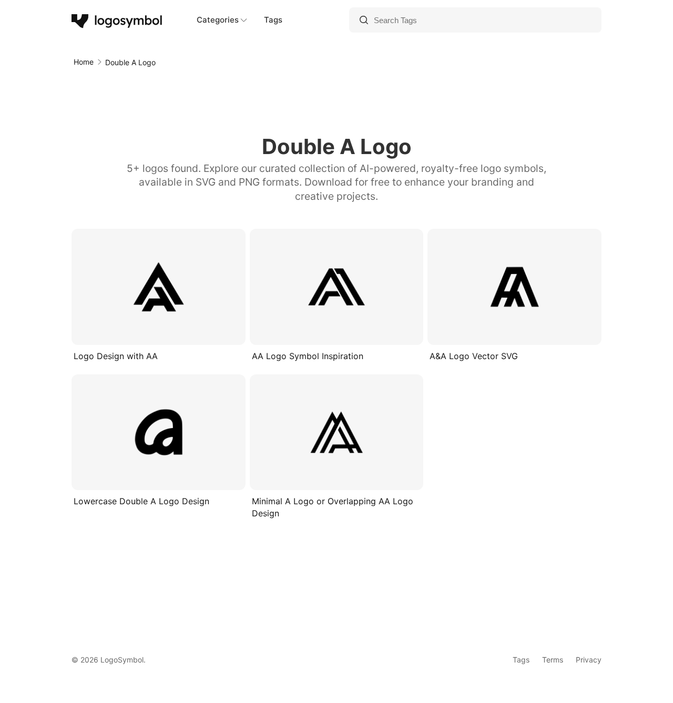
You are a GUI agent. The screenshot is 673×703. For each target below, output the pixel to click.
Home (84, 61)
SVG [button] (135, 330)
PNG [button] (171, 330)
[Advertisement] (336, 100)
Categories (218, 20)
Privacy (588, 659)
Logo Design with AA (116, 356)
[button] (195, 330)
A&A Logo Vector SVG (474, 356)
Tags (273, 20)
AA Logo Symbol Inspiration (307, 356)
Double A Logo (130, 62)
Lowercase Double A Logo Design (141, 501)
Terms (552, 659)
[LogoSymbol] (117, 20)
